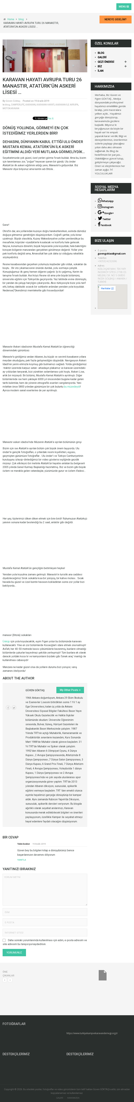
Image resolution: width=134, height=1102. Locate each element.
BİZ (100, 66)
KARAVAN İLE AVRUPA (67, 104)
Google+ (109, 213)
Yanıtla (21, 860)
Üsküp (6, 641)
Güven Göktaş (13, 101)
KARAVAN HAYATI (46, 104)
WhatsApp (108, 201)
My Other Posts (69, 690)
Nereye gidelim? (115, 19)
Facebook (105, 225)
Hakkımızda (73, 1097)
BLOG (101, 52)
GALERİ (102, 57)
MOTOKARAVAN (11, 108)
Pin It (50, 118)
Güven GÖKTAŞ (35, 690)
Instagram (108, 207)
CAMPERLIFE (18, 104)
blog (7, 104)
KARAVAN (30, 104)
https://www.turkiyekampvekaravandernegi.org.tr (92, 1033)
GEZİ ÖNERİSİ (106, 61)
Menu (122, 6)
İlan (100, 70)
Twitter (106, 219)
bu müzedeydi (72, 386)
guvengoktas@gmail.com (112, 253)
